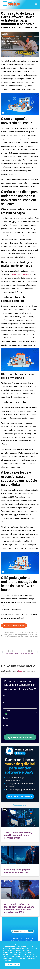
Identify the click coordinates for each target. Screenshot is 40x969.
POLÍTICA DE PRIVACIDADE (26, 938)
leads (6, 633)
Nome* (5, 695)
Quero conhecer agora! (20, 737)
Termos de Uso (20, 958)
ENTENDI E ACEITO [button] (12, 964)
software (25, 635)
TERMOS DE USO (15, 938)
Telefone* (6, 710)
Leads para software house (18, 633)
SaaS (11, 635)
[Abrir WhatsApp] (34, 963)
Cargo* (6, 726)
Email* (5, 703)
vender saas (13, 637)
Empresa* (7, 718)
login (20, 671)
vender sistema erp (25, 637)
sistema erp (17, 635)
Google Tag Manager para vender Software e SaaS (17, 871)
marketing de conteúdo (20, 274)
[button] (36, 4)
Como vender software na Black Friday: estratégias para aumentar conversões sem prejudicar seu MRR (19, 908)
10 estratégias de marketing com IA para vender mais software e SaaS (18, 835)
